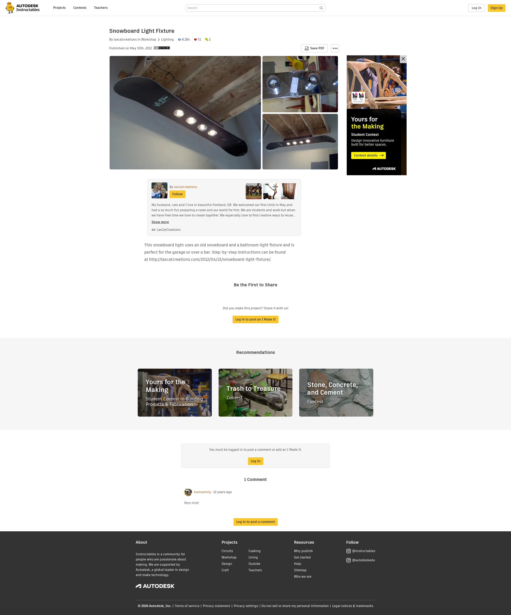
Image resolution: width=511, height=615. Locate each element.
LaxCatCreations (169, 229)
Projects (59, 7)
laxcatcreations (125, 40)
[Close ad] (403, 59)
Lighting (167, 40)
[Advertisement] (377, 115)
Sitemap (300, 570)
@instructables (363, 551)
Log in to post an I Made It (255, 319)
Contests (79, 7)
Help (297, 563)
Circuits (227, 551)
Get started (302, 557)
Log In (476, 8)
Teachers (101, 7)
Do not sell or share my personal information (295, 606)
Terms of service (187, 606)
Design (227, 563)
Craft (225, 570)
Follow (177, 194)
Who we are (302, 576)
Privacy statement (216, 606)
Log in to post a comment (255, 521)
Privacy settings (246, 606)
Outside (254, 563)
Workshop (148, 40)
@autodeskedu (363, 560)
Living (253, 557)
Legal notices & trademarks (352, 606)
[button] (335, 48)
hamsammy (202, 492)
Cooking (255, 551)
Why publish (303, 551)
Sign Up (497, 8)
